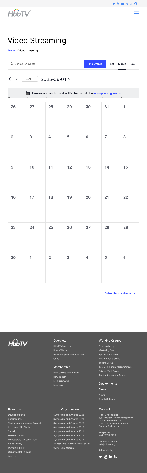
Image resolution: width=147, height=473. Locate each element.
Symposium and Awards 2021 (68, 431)
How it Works (60, 350)
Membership (61, 367)
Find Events (94, 64)
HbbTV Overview (62, 346)
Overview (59, 340)
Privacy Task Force (109, 371)
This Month (29, 78)
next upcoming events (107, 93)
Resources (15, 409)
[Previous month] (10, 79)
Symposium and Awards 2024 (68, 419)
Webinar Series (16, 435)
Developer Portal (16, 414)
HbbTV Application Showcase (68, 354)
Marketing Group (107, 350)
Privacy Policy (106, 450)
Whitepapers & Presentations (22, 439)
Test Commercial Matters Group (115, 366)
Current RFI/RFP (16, 447)
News (103, 389)
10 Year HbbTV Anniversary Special (71, 443)
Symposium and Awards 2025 (68, 414)
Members (58, 385)
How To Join (59, 376)
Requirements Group (109, 358)
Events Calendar (107, 399)
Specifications (15, 419)
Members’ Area (61, 380)
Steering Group (106, 346)
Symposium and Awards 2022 (68, 427)
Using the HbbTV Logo (19, 452)
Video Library (15, 443)
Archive (12, 456)
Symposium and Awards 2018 (68, 439)
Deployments (108, 383)
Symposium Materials (64, 447)
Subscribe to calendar (118, 293)
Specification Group (109, 354)
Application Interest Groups (112, 375)
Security (12, 431)
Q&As (56, 358)
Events (12, 50)
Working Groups (110, 340)
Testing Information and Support (24, 423)
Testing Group (106, 362)
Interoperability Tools (19, 427)
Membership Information (66, 372)
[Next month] (17, 79)
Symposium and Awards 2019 (68, 435)
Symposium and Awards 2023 (68, 423)
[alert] (73, 93)
